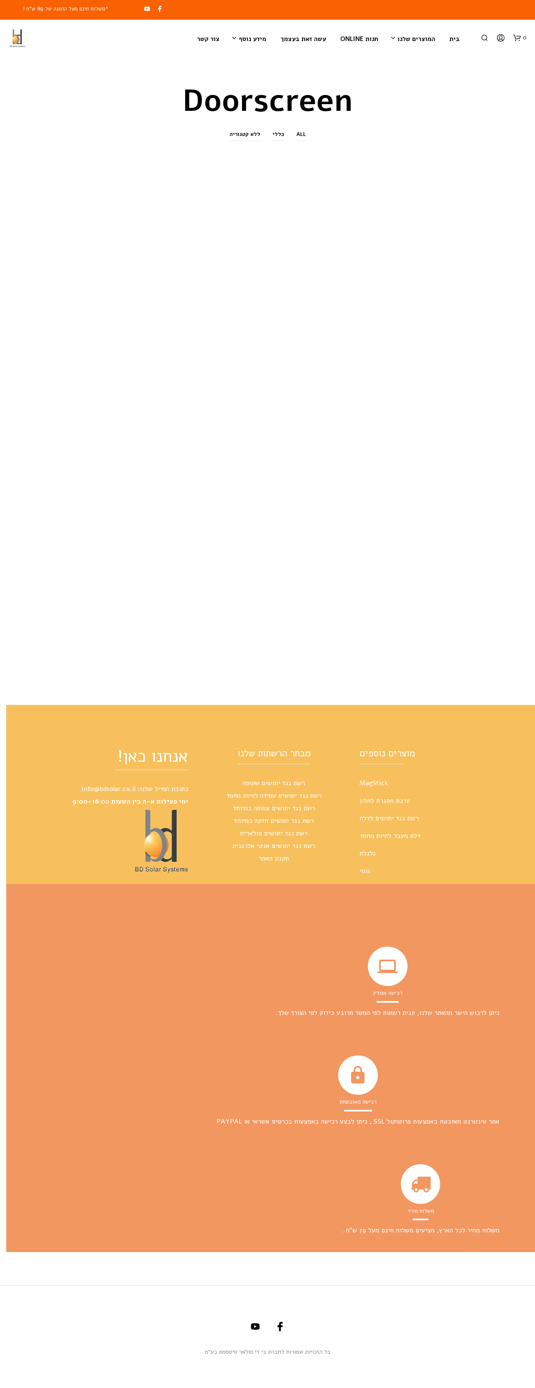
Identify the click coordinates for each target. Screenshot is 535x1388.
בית (454, 39)
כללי (278, 134)
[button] (520, 38)
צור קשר (208, 39)
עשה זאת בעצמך (303, 39)
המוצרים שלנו (416, 39)
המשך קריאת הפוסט (440, 605)
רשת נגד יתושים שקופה (273, 783)
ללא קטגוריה (244, 134)
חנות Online (359, 39)
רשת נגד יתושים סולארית (274, 833)
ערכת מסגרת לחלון (384, 800)
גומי (364, 871)
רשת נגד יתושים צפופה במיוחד (274, 808)
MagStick (373, 783)
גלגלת (367, 853)
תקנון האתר (273, 858)
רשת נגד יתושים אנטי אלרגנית (273, 845)
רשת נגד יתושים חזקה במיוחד (274, 820)
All (301, 134)
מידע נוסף (252, 39)
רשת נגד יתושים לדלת (389, 818)
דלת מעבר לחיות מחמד (389, 835)
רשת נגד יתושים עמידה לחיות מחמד (274, 795)
